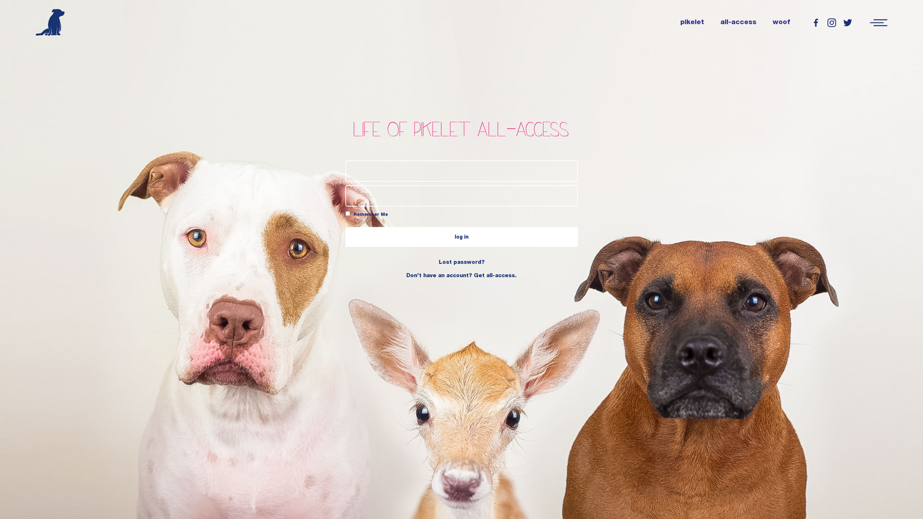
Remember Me (370, 215)
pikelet (692, 22)
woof (781, 22)
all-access (738, 22)
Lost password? (462, 262)
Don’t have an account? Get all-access (460, 276)
